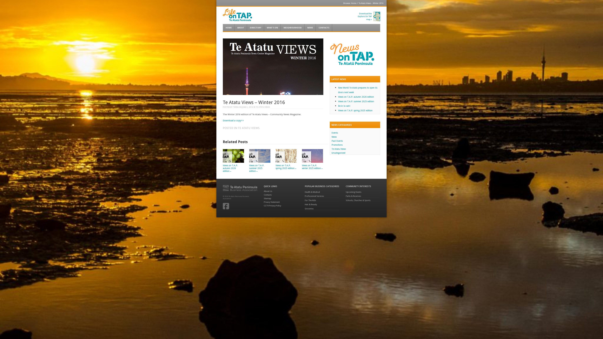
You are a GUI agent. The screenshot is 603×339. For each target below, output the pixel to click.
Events (334, 133)
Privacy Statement (272, 202)
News (310, 28)
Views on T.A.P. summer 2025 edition (356, 101)
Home (353, 3)
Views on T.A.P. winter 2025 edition (312, 167)
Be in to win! (344, 106)
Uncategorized (338, 153)
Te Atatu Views (263, 107)
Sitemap (267, 198)
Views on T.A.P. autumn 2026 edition (356, 97)
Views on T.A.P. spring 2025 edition (286, 167)
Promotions (337, 145)
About (240, 28)
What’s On (272, 28)
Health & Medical (312, 192)
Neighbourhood (293, 28)
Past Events (337, 141)
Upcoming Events (353, 192)
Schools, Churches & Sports (358, 200)
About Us (268, 191)
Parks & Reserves (353, 196)
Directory (255, 28)
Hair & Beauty (311, 204)
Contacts (324, 28)
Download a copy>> (233, 120)
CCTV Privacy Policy (272, 205)
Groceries (309, 208)
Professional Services (314, 196)
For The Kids (310, 200)
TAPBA (236, 107)
